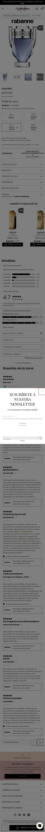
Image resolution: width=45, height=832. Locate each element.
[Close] (42, 391)
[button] (39, 825)
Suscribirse (22, 423)
